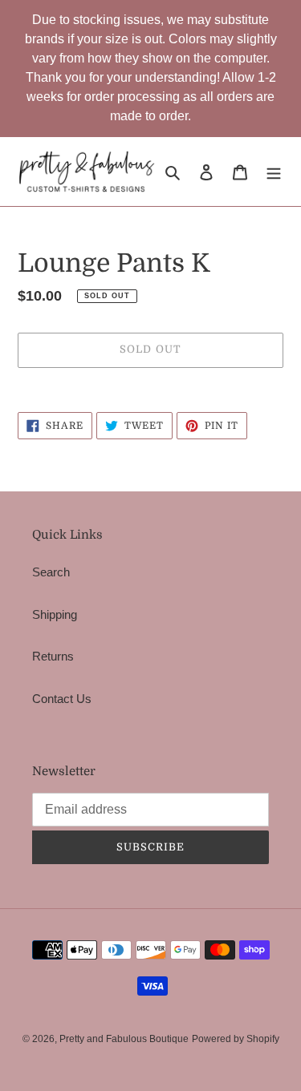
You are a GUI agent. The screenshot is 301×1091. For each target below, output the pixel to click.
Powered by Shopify (235, 1039)
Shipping (54, 614)
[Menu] (274, 172)
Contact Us (62, 698)
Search (51, 572)
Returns (53, 656)
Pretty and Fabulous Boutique (124, 1039)
